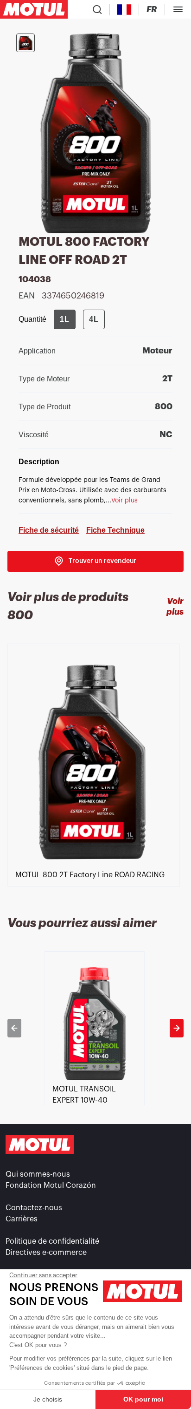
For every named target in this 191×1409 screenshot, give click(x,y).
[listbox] (95, 776)
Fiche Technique (115, 530)
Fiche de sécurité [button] (49, 530)
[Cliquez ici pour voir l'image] (25, 43)
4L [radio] (94, 319)
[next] (177, 1028)
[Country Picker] (124, 9)
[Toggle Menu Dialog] (178, 9)
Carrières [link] (22, 1219)
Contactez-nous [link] (34, 1208)
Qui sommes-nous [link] (38, 1174)
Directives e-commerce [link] (46, 1252)
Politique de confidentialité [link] (52, 1241)
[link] (95, 561)
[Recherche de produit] (97, 9)
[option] (95, 776)
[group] (79, 319)
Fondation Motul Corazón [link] (51, 1185)
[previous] (14, 1028)
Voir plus (175, 606)
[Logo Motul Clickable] (34, 9)
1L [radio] (65, 319)
